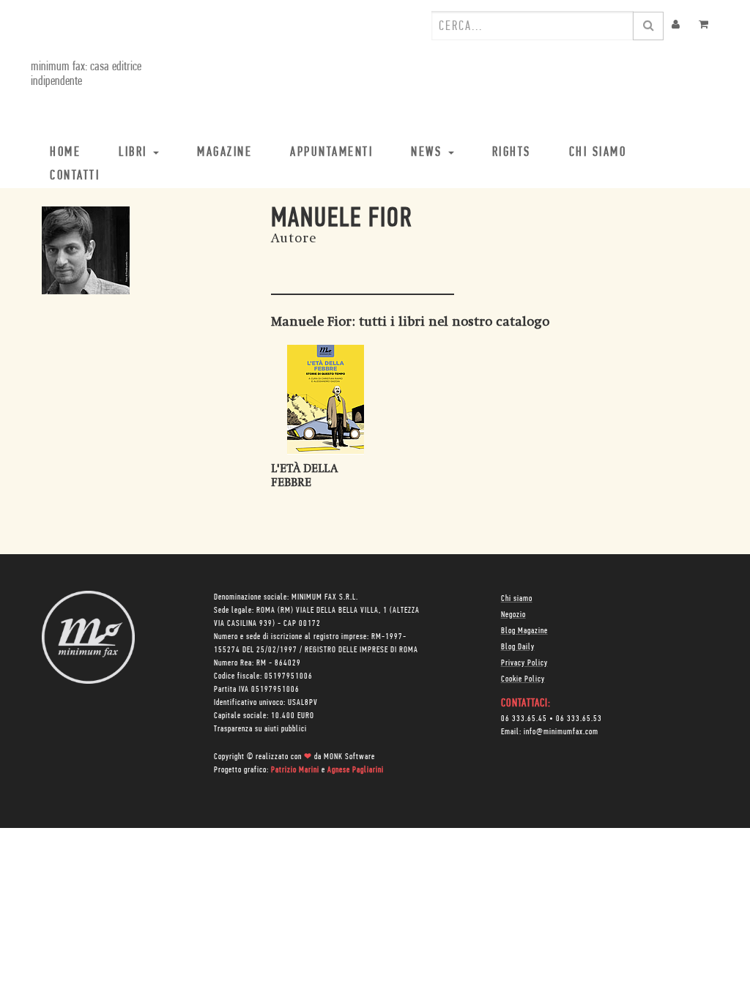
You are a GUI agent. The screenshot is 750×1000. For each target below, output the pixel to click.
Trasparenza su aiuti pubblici (260, 729)
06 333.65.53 (579, 718)
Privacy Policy (524, 663)
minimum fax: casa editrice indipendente (86, 75)
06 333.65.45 (524, 718)
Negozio (513, 615)
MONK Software (349, 757)
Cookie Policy (523, 679)
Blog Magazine (524, 631)
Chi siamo (516, 598)
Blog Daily (518, 647)
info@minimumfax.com (561, 732)
